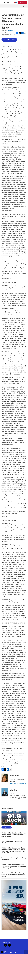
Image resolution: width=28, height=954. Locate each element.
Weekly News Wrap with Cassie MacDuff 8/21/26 (12, 842)
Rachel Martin (9, 30)
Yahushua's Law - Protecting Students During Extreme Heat (13, 858)
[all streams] (26, 952)
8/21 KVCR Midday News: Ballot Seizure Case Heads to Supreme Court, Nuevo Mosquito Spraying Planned (13, 834)
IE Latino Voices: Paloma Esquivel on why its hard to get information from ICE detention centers (13, 874)
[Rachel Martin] (4, 778)
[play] (2, 952)
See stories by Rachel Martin (18, 783)
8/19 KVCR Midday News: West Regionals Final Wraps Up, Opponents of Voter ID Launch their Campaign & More (13, 866)
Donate (23, 2)
